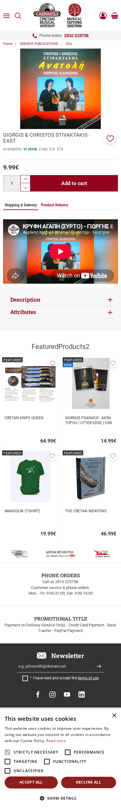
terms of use (88, 678)
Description (25, 299)
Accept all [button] (31, 782)
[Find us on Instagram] (52, 694)
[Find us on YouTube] (67, 694)
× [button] (114, 715)
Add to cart (74, 183)
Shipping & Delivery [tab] (21, 205)
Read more (56, 740)
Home (7, 44)
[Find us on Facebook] (38, 694)
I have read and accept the (66, 678)
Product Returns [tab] (54, 205)
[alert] (60, 758)
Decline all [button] (88, 782)
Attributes (23, 312)
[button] (110, 138)
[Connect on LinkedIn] (82, 694)
